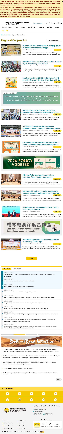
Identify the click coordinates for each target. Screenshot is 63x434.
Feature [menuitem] (41, 27)
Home (3, 35)
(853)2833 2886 (38, 413)
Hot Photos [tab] (17, 269)
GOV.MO (6, 420)
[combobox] (54, 40)
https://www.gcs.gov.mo (40, 409)
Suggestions (22, 420)
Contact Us (22, 423)
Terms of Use (22, 428)
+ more (59, 375)
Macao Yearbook (8, 425)
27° (55, 23)
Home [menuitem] (4, 27)
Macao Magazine (8, 423)
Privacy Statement (23, 425)
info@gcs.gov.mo (38, 411)
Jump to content (37, 23)
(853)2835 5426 (49, 413)
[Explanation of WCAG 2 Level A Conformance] (40, 431)
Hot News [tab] (6, 269)
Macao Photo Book (9, 428)
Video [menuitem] (23, 27)
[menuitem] (10, 27)
